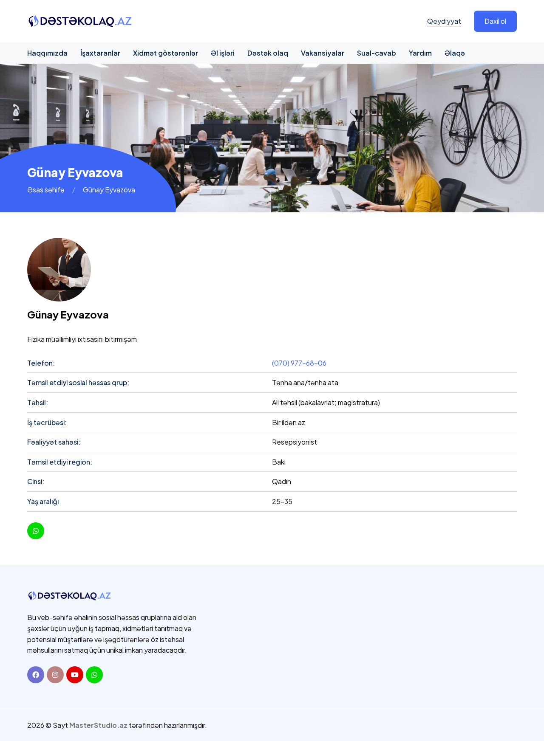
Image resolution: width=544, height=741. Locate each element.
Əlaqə (455, 52)
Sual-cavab (376, 52)
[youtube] (35, 530)
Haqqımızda (47, 52)
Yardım (420, 52)
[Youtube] (74, 674)
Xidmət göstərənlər (165, 52)
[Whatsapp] (94, 674)
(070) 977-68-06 (299, 362)
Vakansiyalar (322, 52)
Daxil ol (495, 21)
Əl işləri (223, 52)
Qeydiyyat (444, 21)
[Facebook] (35, 674)
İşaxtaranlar (100, 52)
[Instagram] (55, 674)
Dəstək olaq (267, 52)
